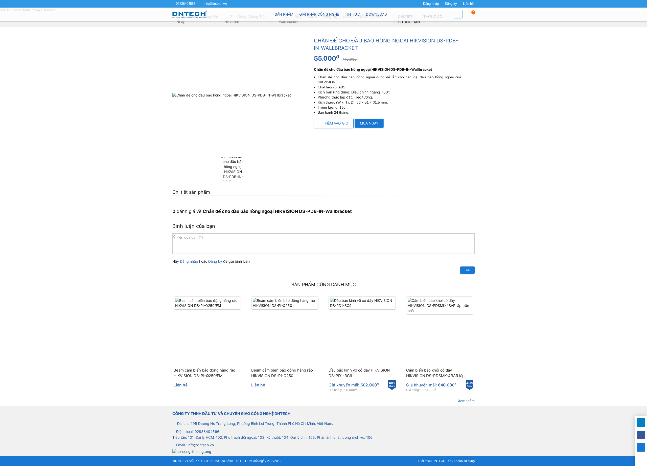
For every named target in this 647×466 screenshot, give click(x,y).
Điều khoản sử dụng (461, 461)
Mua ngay (369, 123)
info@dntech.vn (215, 4)
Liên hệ (468, 4)
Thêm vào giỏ (335, 123)
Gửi (467, 270)
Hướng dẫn (409, 22)
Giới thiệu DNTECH (431, 461)
